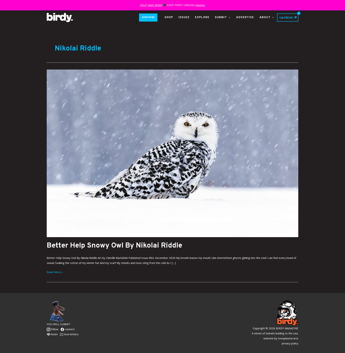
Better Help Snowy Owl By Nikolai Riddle (114, 245)
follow (54, 329)
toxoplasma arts (288, 338)
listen (54, 334)
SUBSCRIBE (148, 17)
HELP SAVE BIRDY (151, 5)
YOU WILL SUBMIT (58, 324)
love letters (71, 334)
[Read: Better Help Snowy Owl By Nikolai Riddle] (172, 153)
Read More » (55, 272)
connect (69, 329)
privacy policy (290, 343)
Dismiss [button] (200, 5)
